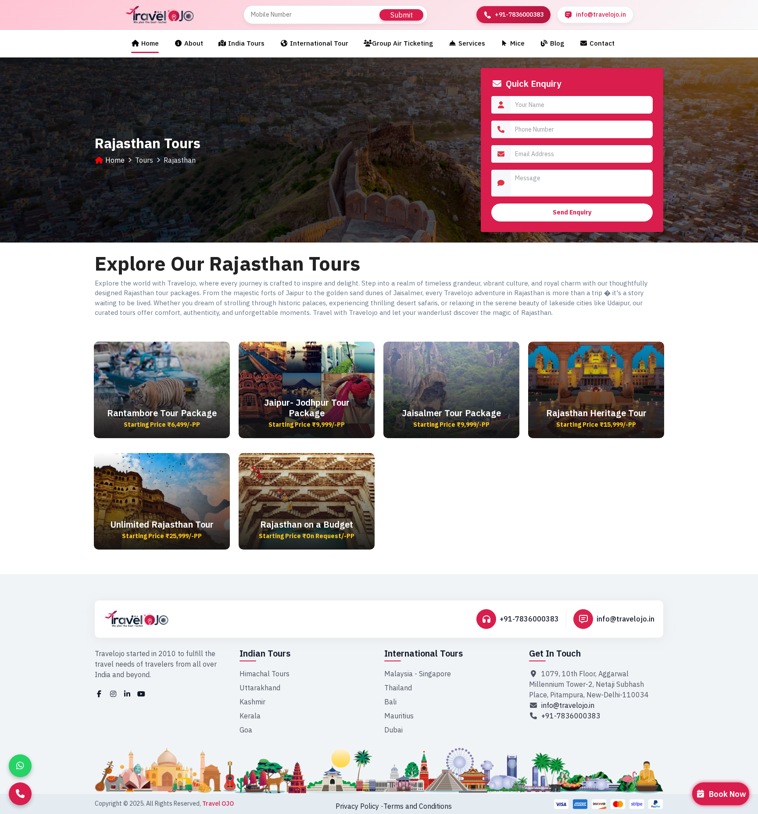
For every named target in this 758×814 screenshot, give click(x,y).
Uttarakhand (260, 687)
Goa (246, 729)
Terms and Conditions (417, 806)
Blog (556, 43)
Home (149, 43)
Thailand (398, 687)
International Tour (318, 43)
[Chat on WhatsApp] (20, 765)
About (192, 43)
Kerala (250, 715)
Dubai (393, 729)
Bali (390, 701)
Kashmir (252, 701)
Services (471, 43)
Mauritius (399, 715)
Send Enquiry (572, 212)
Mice (516, 43)
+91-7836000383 (529, 618)
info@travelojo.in (625, 618)
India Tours (245, 43)
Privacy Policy (357, 806)
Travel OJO (218, 803)
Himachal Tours (265, 673)
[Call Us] (20, 793)
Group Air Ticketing (402, 43)
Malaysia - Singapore (417, 673)
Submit (401, 15)
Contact (601, 43)
